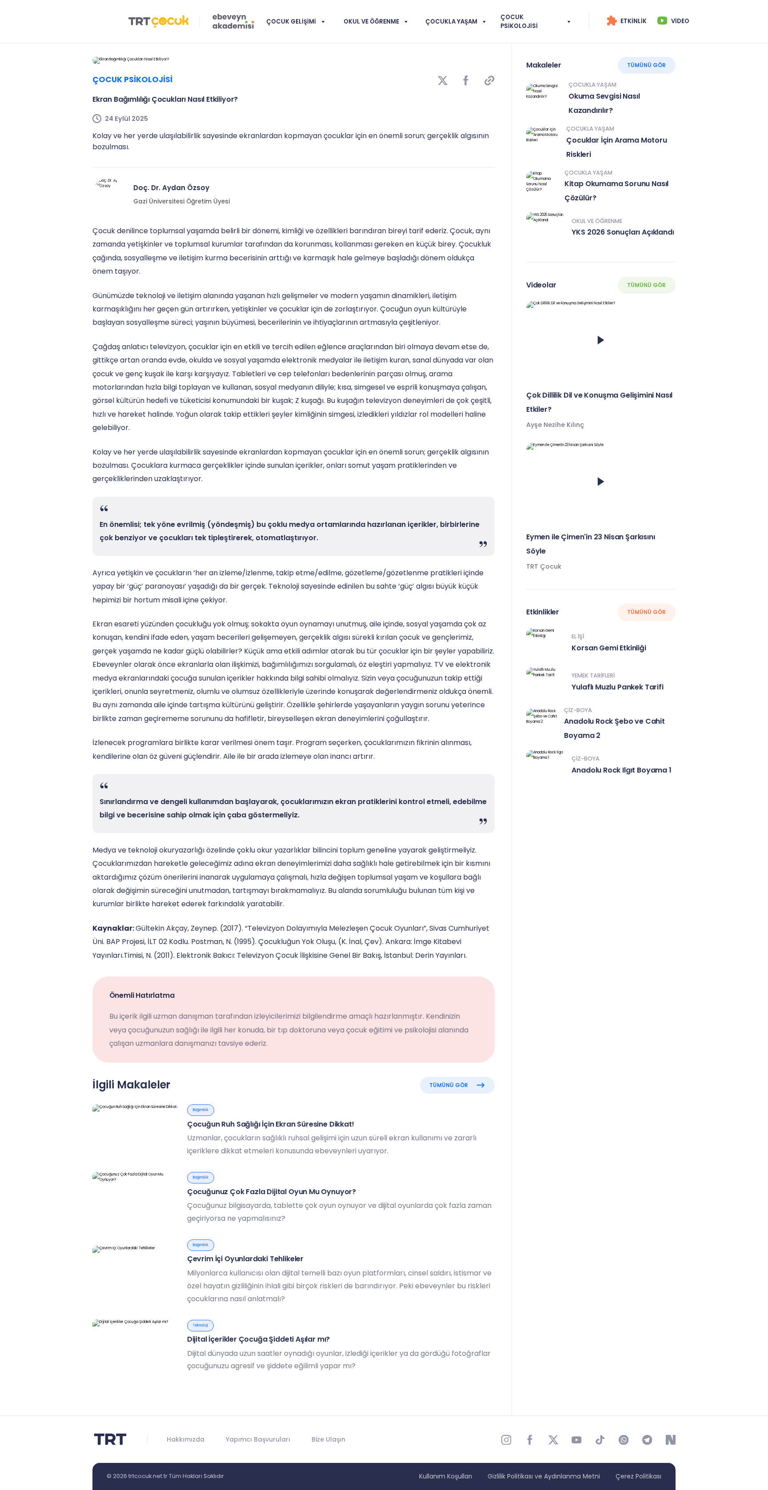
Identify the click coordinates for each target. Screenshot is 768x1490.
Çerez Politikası (638, 1476)
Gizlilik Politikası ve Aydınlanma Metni (544, 1476)
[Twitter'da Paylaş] (443, 80)
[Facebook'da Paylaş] (466, 80)
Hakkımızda (185, 1439)
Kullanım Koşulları (445, 1476)
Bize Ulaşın (328, 1439)
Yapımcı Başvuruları (258, 1439)
